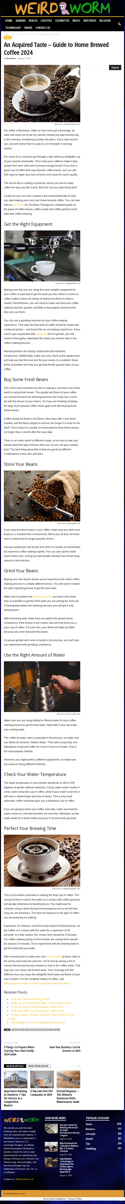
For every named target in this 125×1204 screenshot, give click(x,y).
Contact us (43, 28)
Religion (105, 20)
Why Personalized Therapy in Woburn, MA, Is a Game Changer (69, 1147)
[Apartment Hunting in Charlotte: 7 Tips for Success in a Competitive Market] (16, 1079)
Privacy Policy (75, 1198)
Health (33, 20)
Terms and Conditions (54, 1198)
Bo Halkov (11, 58)
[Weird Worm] (62, 8)
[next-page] (78, 1066)
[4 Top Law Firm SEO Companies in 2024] (42, 1079)
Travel (28, 28)
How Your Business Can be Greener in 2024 (65, 1048)
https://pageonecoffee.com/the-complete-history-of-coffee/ (37, 983)
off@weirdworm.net (24, 1179)
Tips (12, 34)
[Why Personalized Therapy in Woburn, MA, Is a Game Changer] (51, 1147)
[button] (119, 24)
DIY (22, 1030)
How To (49, 1030)
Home (8, 20)
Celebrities (62, 20)
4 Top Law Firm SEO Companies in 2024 (41, 1092)
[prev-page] (74, 1066)
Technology (13, 28)
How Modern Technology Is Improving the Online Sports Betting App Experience (67, 1165)
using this (41, 334)
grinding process (42, 596)
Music (76, 20)
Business (90, 1129)
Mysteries (89, 20)
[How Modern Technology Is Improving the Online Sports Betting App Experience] (51, 1162)
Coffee (15, 1030)
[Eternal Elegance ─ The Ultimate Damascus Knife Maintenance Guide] (68, 1079)
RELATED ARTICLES (15, 1066)
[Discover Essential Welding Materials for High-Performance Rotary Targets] (51, 1128)
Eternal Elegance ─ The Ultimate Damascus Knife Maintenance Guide (68, 1096)
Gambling (91, 1148)
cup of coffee (54, 956)
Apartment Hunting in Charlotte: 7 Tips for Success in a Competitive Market (15, 1098)
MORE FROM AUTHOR (38, 1066)
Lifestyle (46, 20)
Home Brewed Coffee (34, 1030)
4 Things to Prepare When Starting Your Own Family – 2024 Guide (20, 1050)
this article (18, 204)
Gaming (21, 20)
